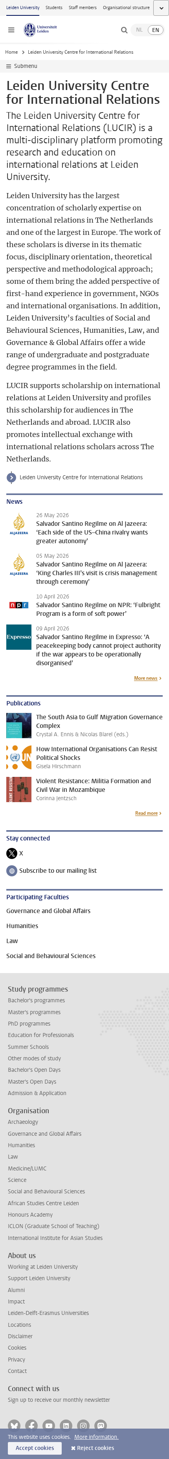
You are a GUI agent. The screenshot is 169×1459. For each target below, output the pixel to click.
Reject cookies (95, 1448)
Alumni (16, 1290)
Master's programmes (34, 1012)
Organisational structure (126, 8)
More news (146, 678)
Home (11, 52)
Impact (16, 1301)
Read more (146, 813)
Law (13, 1157)
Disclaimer (20, 1336)
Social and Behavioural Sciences (46, 1191)
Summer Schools (28, 1047)
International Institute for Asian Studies (55, 1238)
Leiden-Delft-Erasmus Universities (48, 1313)
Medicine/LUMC (27, 1168)
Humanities (21, 1145)
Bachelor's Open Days (34, 1070)
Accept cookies (35, 1448)
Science (17, 1180)
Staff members (83, 8)
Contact (17, 1371)
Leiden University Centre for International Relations (81, 477)
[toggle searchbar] (124, 30)
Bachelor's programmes (36, 1000)
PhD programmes (29, 1024)
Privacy (16, 1359)
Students (54, 8)
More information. (96, 1437)
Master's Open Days (32, 1082)
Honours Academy (30, 1215)
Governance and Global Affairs (44, 1134)
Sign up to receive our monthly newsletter (59, 1400)
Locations (19, 1325)
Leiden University (22, 8)
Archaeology (23, 1122)
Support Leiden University (39, 1278)
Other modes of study (34, 1058)
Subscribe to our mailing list (51, 871)
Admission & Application (37, 1093)
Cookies (17, 1348)
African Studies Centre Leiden (43, 1203)
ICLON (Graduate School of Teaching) (53, 1226)
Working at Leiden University (43, 1267)
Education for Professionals (41, 1035)
